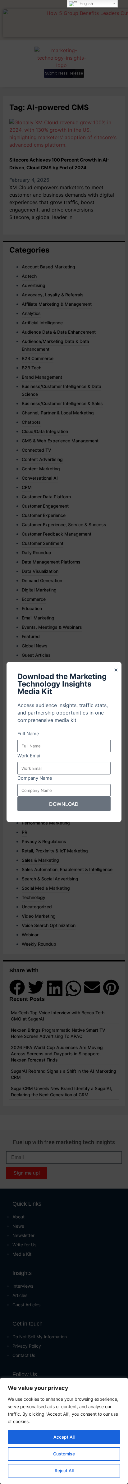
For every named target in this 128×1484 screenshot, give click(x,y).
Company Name (34, 778)
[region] (64, 1431)
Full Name (28, 734)
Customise (64, 1453)
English (85, 3)
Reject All (64, 1470)
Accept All (64, 1437)
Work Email (29, 756)
